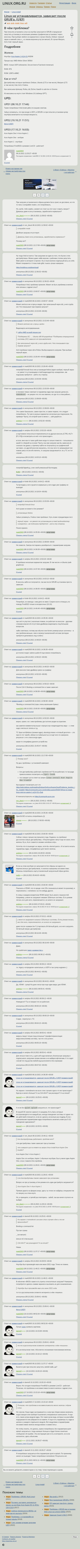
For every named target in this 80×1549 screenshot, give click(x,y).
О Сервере (5, 1537)
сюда (24, 1327)
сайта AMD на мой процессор (29, 332)
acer (8, 23)
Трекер (47, 7)
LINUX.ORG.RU (14, 3)
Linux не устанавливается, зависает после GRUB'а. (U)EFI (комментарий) (44, 1078)
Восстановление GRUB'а (59, 1500)
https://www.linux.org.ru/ (9, 1541)
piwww (18, 820)
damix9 (19, 1097)
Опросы (39, 7)
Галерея (41, 3)
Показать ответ (21, 219)
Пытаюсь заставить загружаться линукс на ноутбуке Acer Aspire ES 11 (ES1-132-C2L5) (22, 1505)
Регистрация (64, 3)
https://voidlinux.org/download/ (27, 267)
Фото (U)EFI (8, 124)
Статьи (49, 3)
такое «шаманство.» (35, 950)
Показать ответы (22, 382)
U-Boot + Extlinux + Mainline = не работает (63, 171)
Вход (74, 3)
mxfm (18, 875)
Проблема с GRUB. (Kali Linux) (23, 1497)
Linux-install (16, 12)
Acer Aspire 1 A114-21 (19, 56)
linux (22, 23)
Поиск (53, 7)
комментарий (17, 225)
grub (12, 23)
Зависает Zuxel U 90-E (58, 1515)
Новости (33, 3)
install (17, 23)
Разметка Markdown (28, 1537)
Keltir (18, 472)
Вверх (75, 1537)
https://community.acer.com (45, 796)
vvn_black (20, 216)
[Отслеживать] (71, 34)
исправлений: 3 (65, 803)
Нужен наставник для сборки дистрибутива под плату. (15, 171)
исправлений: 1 (64, 855)
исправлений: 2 (65, 1207)
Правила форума (15, 1537)
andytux (19, 421)
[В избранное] (71, 28)
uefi (26, 23)
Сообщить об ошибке (8, 1539)
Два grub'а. (53, 1497)
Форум (32, 7)
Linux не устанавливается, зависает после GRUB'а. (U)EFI (35, 17)
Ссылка (7, 163)
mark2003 (20, 151)
